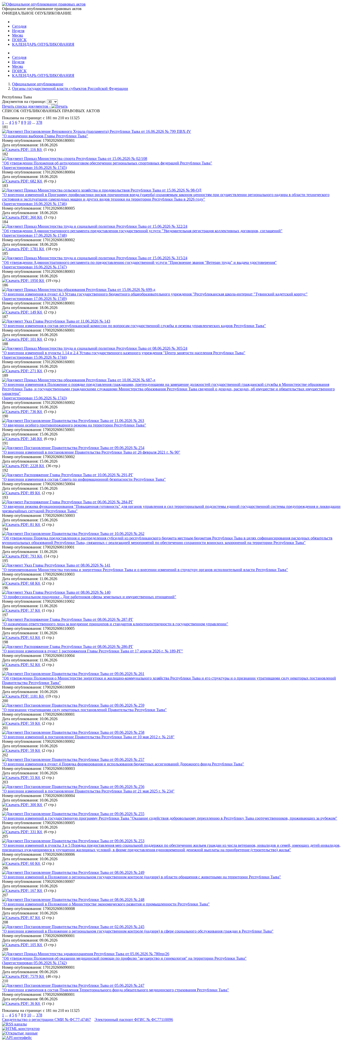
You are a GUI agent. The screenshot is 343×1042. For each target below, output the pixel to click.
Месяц (17, 35)
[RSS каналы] (14, 1024)
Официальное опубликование (37, 84)
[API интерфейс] (17, 1037)
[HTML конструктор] (21, 1028)
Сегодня (19, 26)
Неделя (18, 31)
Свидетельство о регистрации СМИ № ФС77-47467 (46, 1019)
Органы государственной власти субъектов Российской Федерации (70, 88)
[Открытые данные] (20, 1033)
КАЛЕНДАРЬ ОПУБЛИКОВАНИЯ (43, 44)
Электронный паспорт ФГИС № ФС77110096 (133, 1019)
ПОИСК (19, 40)
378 (39, 122)
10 (29, 122)
